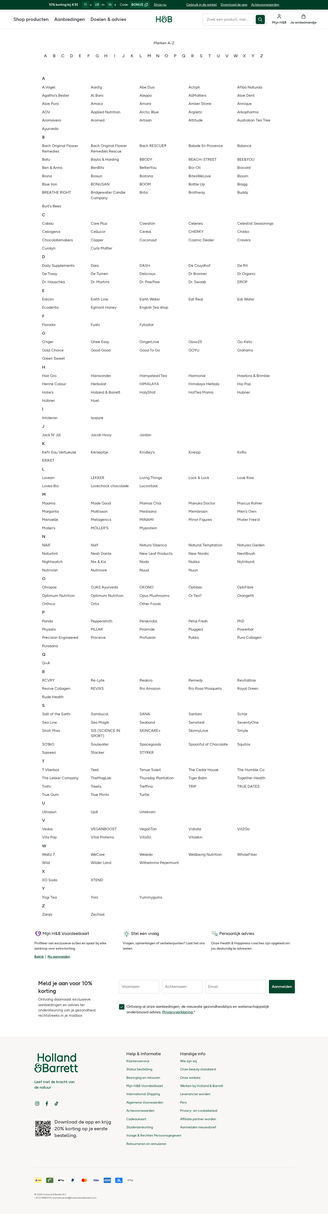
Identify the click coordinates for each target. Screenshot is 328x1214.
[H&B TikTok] (56, 1103)
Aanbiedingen (69, 19)
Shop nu (160, 5)
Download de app (234, 5)
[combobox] (229, 19)
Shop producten (31, 19)
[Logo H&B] (164, 21)
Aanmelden (282, 986)
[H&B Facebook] (47, 1103)
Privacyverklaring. (178, 1012)
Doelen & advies (108, 19)
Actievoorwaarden (265, 5)
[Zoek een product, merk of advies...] (261, 19)
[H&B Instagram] (37, 1103)
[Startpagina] (164, 19)
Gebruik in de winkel (201, 5)
